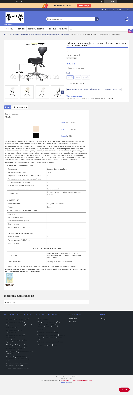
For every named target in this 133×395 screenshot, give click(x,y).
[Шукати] (97, 18)
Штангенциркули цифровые (48, 345)
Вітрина (21, 29)
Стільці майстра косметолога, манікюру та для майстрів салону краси (17, 359)
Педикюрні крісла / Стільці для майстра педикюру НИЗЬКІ (17, 365)
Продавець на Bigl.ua (66, 378)
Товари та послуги (36, 29)
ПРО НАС (72, 322)
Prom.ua (76, 377)
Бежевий (64, 129)
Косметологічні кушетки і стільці (17, 369)
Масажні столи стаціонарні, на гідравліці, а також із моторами (17, 341)
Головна (9, 29)
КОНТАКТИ (73, 319)
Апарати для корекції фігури (16, 322)
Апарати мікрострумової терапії (17, 319)
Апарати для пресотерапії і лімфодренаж (15, 336)
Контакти (63, 29)
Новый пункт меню (44, 319)
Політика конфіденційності (84, 380)
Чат (126, 390)
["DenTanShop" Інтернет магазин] (14, 17)
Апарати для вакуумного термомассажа (14, 331)
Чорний (64, 136)
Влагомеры (42, 329)
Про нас (52, 29)
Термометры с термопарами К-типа (50, 342)
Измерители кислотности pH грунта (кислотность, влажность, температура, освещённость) (50, 324)
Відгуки (104, 319)
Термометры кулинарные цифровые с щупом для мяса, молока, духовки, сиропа (51, 337)
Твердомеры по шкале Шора (48, 332)
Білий (63, 122)
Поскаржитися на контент (68, 380)
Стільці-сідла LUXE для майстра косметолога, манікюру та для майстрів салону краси (40, 35)
